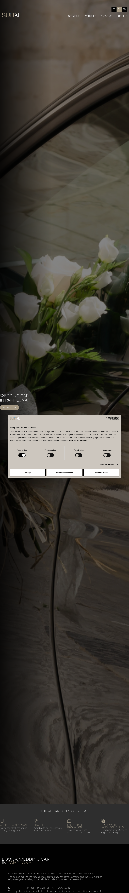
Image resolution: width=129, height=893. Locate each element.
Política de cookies (78, 440)
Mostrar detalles (107, 464)
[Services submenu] (80, 16)
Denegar (27, 473)
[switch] (50, 455)
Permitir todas (101, 473)
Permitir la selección (64, 473)
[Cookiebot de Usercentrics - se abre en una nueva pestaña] (108, 418)
